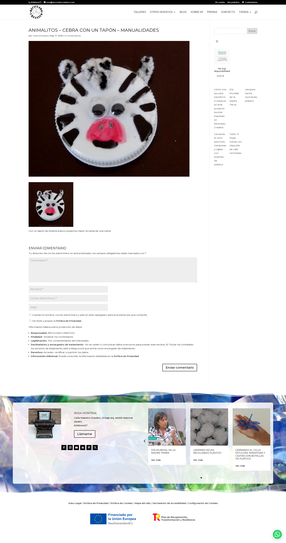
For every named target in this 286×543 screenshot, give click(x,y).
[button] (144, 441)
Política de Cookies (121, 503)
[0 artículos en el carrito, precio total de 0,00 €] (217, 41)
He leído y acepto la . (57, 320)
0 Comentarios (73, 35)
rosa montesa (40, 35)
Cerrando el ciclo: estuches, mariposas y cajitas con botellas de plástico (220, 149)
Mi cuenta (220, 2)
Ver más (156, 460)
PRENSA (212, 12)
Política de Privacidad (68, 320)
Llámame (84, 434)
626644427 (36, 2)
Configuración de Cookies (203, 503)
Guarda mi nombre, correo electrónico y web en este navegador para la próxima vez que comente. (89, 314)
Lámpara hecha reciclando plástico (207, 451)
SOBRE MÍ (197, 12)
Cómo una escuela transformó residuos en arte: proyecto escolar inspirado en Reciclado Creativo (220, 108)
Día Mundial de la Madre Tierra (234, 97)
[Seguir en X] (95, 447)
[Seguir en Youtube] (76, 447)
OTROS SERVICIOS (161, 12)
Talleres (140, 12)
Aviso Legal (74, 503)
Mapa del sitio (143, 503)
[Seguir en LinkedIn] (82, 447)
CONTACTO (228, 12)
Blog (183, 12)
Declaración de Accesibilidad (169, 503)
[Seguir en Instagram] (70, 447)
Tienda (243, 12)
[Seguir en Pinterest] (88, 447)
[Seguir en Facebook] (63, 447)
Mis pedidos (233, 2)
